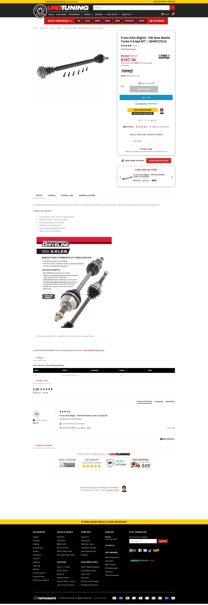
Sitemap (84, 555)
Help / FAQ (85, 574)
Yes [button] (78, 428)
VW (78, 20)
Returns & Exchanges (90, 581)
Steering (36, 566)
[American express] (121, 598)
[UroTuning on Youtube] (145, 551)
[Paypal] (140, 598)
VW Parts (60, 537)
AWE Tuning (110, 564)
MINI (117, 20)
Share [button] (89, 428)
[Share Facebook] (148, 120)
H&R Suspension (112, 557)
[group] (45, 389)
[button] (146, 45)
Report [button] (83, 428)
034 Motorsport (111, 568)
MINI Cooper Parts (64, 551)
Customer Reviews (88, 548)
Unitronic (109, 572)
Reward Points (63, 578)
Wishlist (60, 574)
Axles (53, 28)
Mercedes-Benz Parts (66, 555)
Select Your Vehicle (41, 580)
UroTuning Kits (39, 573)
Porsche (129, 20)
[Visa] (114, 598)
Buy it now (146, 97)
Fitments (51, 195)
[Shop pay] (167, 598)
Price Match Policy (88, 570)
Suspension (38, 548)
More (142, 20)
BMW (97, 20)
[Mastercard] (127, 598)
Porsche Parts (62, 548)
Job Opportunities (88, 551)
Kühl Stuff (85, 540)
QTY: (123, 86)
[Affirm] (173, 598)
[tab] (144, 402)
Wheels (36, 569)
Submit (163, 541)
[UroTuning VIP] (156, 551)
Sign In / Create (63, 567)
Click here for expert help (142, 113)
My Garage (158, 20)
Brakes (36, 551)
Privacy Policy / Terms (66, 581)
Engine (36, 537)
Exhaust (36, 540)
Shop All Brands (112, 575)
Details (39, 195)
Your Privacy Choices (65, 585)
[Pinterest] (155, 120)
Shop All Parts (39, 576)
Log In (166, 14)
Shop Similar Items (158, 160)
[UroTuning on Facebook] (140, 551)
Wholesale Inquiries (89, 585)
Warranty (85, 578)
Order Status (62, 570)
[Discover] (134, 598)
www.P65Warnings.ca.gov (93, 350)
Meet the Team (87, 544)
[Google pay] (147, 598)
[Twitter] (152, 120)
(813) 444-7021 (111, 538)
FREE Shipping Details (90, 567)
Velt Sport (109, 561)
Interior (36, 558)
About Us (85, 537)
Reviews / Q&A (67, 195)
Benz (107, 20)
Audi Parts (61, 540)
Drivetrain (44, 28)
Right (59, 28)
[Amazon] (160, 598)
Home (35, 28)
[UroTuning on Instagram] (133, 551)
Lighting (36, 562)
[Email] (145, 120)
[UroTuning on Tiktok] (149, 551)
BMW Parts (61, 544)
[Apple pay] (153, 598)
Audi (87, 20)
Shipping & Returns (87, 195)
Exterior (36, 544)
